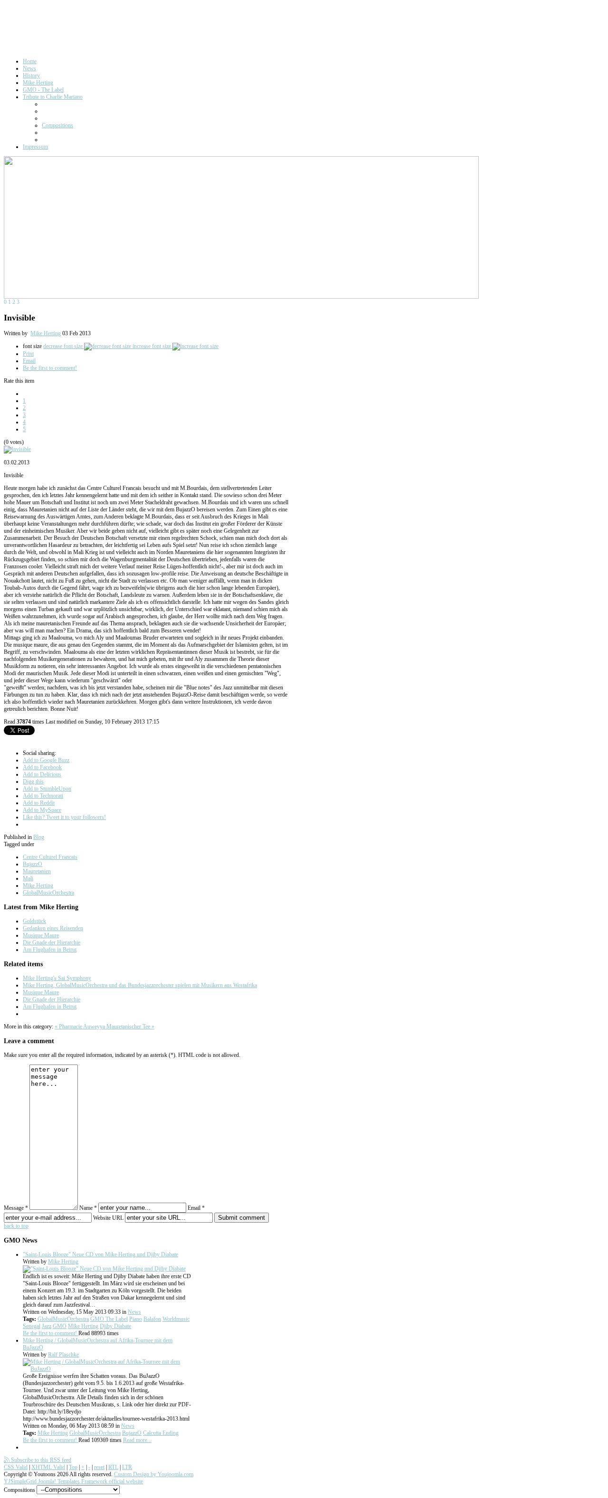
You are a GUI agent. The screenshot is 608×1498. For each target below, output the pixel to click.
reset (99, 1467)
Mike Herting (45, 333)
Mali (28, 878)
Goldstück (34, 921)
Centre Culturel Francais (50, 857)
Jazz (46, 1326)
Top (73, 1467)
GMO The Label (109, 1319)
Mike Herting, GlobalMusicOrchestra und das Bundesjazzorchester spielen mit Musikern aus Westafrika (140, 985)
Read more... (137, 1440)
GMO (59, 1326)
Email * (196, 1208)
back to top (16, 1226)
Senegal (31, 1326)
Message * (16, 1208)
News (134, 1312)
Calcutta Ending (161, 1433)
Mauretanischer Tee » (130, 1026)
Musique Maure (41, 935)
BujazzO (32, 864)
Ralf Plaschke (63, 1354)
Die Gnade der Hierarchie (51, 942)
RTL (113, 1467)
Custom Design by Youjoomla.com (153, 1474)
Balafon (152, 1319)
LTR (127, 1467)
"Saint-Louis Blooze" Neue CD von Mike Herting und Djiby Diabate (100, 1254)
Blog (38, 837)
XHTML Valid (48, 1467)
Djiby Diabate (115, 1326)
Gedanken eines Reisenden (53, 928)
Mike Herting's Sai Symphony (57, 978)
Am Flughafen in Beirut (49, 949)
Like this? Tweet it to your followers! (64, 817)
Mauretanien (37, 871)
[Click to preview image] (17, 449)
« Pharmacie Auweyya (80, 1026)
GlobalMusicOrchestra (48, 892)
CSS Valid (16, 1467)
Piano (135, 1319)
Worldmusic (176, 1319)
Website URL (108, 1218)
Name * (88, 1208)
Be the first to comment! (50, 368)
